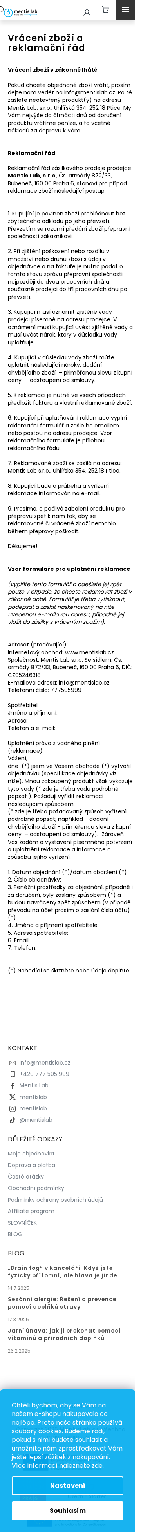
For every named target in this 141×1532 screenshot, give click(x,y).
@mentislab (36, 1120)
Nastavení (67, 1485)
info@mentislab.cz (45, 1063)
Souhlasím (68, 1510)
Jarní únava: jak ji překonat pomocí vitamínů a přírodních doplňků (64, 1334)
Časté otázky (26, 1177)
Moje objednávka (31, 1153)
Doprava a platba (31, 1165)
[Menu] (127, 10)
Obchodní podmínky (36, 1188)
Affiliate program (31, 1211)
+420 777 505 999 (44, 1074)
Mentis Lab (34, 1085)
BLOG (15, 1234)
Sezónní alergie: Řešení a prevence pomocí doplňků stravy (62, 1303)
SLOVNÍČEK (22, 1223)
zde (97, 1465)
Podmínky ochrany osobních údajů (55, 1200)
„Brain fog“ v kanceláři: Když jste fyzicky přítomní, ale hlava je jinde (62, 1271)
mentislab (33, 1097)
